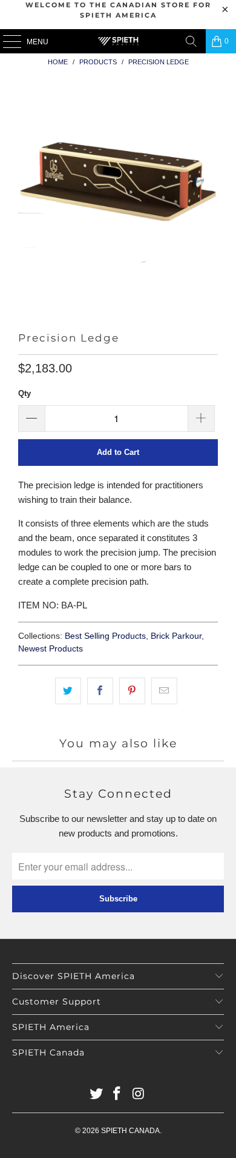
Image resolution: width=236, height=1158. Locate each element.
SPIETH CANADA (130, 1130)
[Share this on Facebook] (100, 691)
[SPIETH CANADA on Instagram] (138, 1094)
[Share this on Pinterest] (132, 691)
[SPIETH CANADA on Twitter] (96, 1094)
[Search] (191, 41)
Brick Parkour (176, 636)
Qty (24, 393)
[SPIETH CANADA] (118, 41)
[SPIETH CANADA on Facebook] (117, 1094)
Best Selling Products (105, 636)
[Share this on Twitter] (68, 691)
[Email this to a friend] (164, 691)
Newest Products (50, 648)
